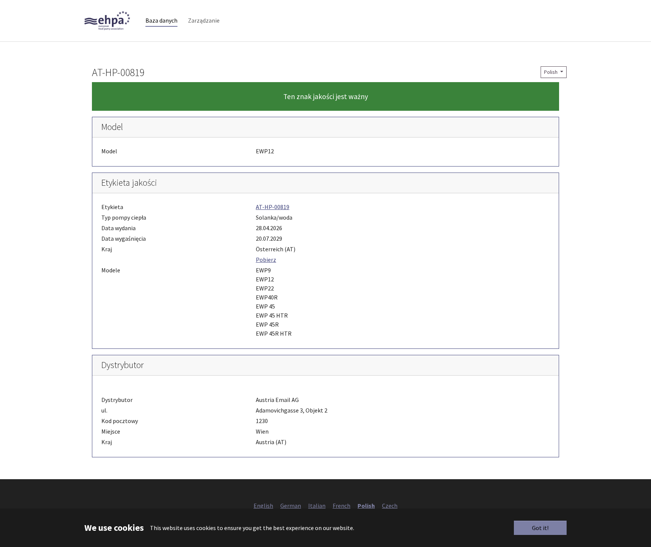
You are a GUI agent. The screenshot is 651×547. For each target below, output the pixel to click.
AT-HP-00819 (272, 207)
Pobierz (266, 259)
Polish (551, 72)
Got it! (540, 528)
